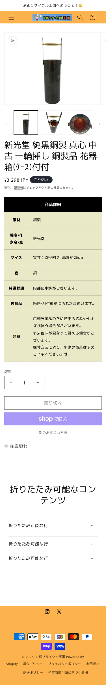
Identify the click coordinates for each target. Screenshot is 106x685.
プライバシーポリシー (64, 663)
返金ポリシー (33, 663)
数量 (8, 371)
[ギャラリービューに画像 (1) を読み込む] (26, 122)
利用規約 (93, 663)
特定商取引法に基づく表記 (68, 672)
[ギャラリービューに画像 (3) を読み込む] (80, 122)
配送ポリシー (33, 672)
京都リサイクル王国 (50, 656)
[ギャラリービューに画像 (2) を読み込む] (53, 122)
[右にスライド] (100, 124)
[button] (11, 17)
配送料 (18, 187)
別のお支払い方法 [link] (53, 432)
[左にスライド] (6, 124)
